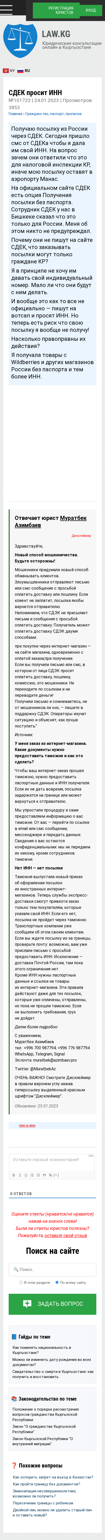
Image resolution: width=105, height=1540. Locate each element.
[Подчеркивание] (26, 1175)
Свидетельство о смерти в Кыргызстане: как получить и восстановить (53, 1374)
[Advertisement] (52, 438)
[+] (56, 1175)
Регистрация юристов (61, 10)
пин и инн (27, 1125)
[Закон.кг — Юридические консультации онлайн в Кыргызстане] (52, 42)
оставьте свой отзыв (66, 1235)
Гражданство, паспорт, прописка (53, 114)
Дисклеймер (81, 536)
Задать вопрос (60, 1304)
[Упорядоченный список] (32, 1175)
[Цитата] (44, 1175)
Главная (16, 114)
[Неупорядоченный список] (38, 1175)
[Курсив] (20, 1175)
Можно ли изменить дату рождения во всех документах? (51, 1362)
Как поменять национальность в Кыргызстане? (41, 1350)
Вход (91, 10)
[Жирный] (13, 1175)
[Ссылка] (50, 1175)
